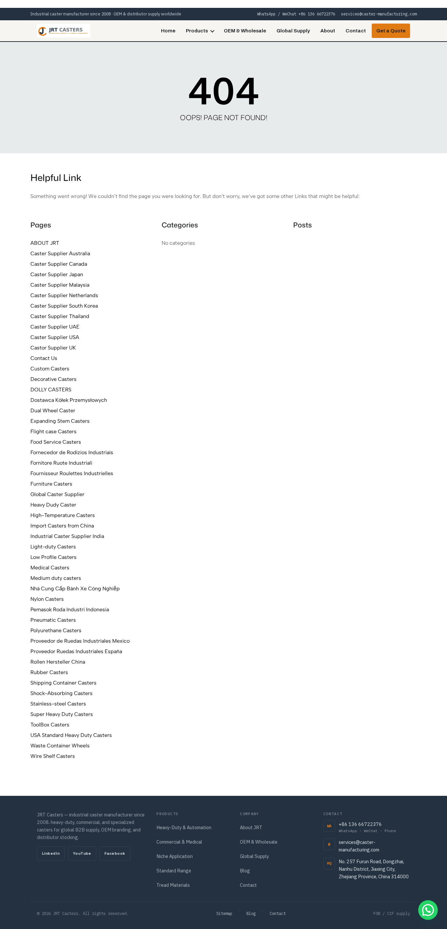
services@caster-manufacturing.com (379, 13)
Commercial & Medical (179, 842)
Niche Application (174, 856)
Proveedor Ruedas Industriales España (76, 651)
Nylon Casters (47, 599)
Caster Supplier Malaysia (59, 285)
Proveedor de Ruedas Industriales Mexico (80, 641)
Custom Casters (49, 369)
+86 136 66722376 (367, 827)
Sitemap (224, 913)
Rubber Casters (49, 672)
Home (168, 30)
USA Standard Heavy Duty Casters (71, 735)
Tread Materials (173, 885)
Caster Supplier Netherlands (64, 295)
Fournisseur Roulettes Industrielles (71, 473)
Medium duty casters (55, 578)
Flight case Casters (53, 431)
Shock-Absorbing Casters (61, 693)
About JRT (251, 827)
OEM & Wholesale (245, 30)
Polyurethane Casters (55, 630)
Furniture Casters (51, 484)
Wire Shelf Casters (52, 756)
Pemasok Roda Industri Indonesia (69, 609)
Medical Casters (49, 567)
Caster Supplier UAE (55, 327)
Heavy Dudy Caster (53, 505)
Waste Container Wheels (60, 745)
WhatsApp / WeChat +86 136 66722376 (296, 13)
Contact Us (43, 358)
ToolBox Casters (49, 725)
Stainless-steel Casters (58, 704)
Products (197, 30)
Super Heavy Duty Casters (61, 714)
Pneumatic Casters (53, 620)
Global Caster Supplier (57, 494)
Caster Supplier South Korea (64, 306)
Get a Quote (390, 30)
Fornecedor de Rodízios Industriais (71, 452)
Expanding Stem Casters (60, 421)
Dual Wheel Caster (52, 410)
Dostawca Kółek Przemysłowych (68, 400)
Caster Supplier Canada (58, 264)
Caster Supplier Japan (56, 274)
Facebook (114, 853)
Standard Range (173, 870)
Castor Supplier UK (53, 348)
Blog (245, 870)
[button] (428, 910)
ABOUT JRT (44, 243)
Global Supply (293, 30)
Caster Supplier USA (54, 337)
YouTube (82, 853)
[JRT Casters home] (63, 31)
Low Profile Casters (53, 557)
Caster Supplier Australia (60, 253)
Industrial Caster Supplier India (67, 536)
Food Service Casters (55, 442)
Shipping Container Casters (63, 683)
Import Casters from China (62, 526)
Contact (356, 30)
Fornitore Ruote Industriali (61, 463)
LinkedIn (51, 853)
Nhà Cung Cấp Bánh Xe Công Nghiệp (75, 588)
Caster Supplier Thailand (59, 316)
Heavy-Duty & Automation (183, 827)
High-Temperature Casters (62, 515)
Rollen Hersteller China (57, 662)
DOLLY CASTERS (50, 389)
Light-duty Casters (53, 547)
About (327, 30)
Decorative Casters (53, 379)
